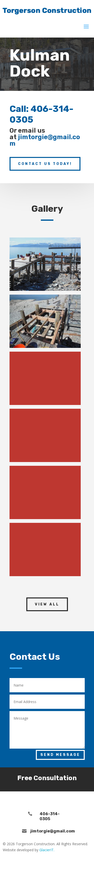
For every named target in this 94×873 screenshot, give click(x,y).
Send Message (60, 755)
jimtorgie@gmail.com (45, 140)
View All (47, 604)
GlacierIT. (46, 849)
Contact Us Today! (45, 164)
